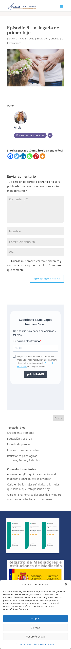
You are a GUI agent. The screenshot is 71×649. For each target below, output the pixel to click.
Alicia (15, 38)
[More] (42, 156)
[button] (66, 584)
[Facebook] (10, 156)
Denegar (35, 627)
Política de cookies (24, 644)
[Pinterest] (36, 156)
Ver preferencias (35, 636)
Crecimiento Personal (20, 433)
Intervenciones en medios (23, 450)
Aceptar (35, 618)
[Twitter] (17, 156)
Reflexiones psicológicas (22, 456)
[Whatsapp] (30, 156)
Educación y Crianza (48, 38)
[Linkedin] (23, 156)
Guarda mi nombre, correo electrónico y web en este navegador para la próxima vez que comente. (34, 265)
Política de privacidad (44, 644)
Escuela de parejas (18, 444)
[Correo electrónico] (50, 135)
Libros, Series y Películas (25, 460)
